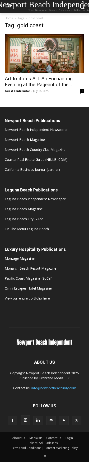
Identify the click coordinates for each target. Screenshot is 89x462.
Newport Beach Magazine (25, 139)
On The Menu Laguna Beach (27, 229)
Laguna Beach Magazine (24, 209)
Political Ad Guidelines (43, 443)
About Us (18, 438)
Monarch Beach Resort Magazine (30, 268)
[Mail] (51, 420)
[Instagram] (25, 420)
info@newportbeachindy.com (53, 388)
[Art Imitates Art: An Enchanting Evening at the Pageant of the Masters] (44, 53)
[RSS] (64, 420)
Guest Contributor (17, 91)
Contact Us (53, 438)
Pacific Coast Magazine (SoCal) (28, 278)
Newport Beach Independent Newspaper (36, 129)
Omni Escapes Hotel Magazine (28, 288)
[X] (76, 420)
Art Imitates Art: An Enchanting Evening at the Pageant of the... (39, 81)
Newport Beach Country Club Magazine (35, 149)
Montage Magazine (20, 258)
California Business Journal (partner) (32, 169)
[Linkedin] (38, 420)
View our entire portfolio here (27, 298)
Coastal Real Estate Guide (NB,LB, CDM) (36, 159)
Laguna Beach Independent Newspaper (35, 199)
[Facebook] (12, 420)
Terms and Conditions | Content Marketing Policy (44, 448)
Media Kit (35, 438)
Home (9, 18)
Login (69, 438)
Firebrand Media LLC (54, 378)
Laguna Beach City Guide (24, 219)
